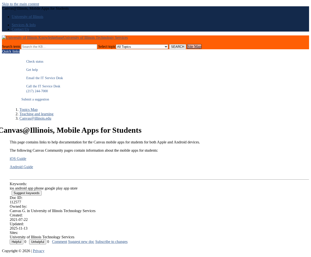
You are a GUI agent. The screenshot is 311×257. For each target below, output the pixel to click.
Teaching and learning (36, 114)
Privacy (38, 251)
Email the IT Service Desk (42, 78)
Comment (59, 242)
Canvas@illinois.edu (35, 118)
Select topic (107, 46)
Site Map (194, 46)
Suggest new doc (81, 242)
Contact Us (20, 29)
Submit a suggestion (35, 99)
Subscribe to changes (111, 242)
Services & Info (24, 25)
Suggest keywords (27, 193)
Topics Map (28, 110)
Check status (32, 61)
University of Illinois (27, 17)
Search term (11, 46)
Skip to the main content (20, 4)
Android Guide (21, 167)
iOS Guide (18, 159)
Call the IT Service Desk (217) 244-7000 (40, 88)
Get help (29, 70)
